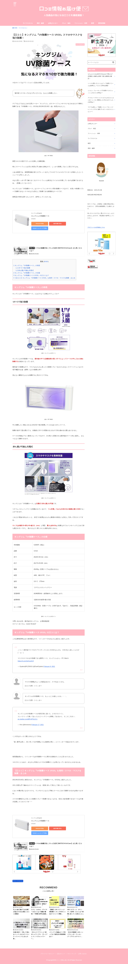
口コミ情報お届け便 (62, 960)
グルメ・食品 (66, 23)
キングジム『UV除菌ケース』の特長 (26, 265)
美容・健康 (40, 23)
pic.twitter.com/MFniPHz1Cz (27, 719)
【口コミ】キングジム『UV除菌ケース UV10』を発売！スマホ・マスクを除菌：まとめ (44, 278)
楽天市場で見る (58, 223)
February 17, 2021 (37, 724)
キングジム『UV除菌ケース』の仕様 (26, 273)
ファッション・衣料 (80, 23)
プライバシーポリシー (47, 953)
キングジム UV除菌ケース (40, 216)
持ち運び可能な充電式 (25, 270)
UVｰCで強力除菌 (23, 268)
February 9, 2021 (49, 666)
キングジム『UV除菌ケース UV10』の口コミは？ (31, 275)
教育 (92, 23)
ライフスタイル (28, 23)
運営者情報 (101, 23)
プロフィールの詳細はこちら (96, 227)
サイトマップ (71, 953)
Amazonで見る (40, 223)
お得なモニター (53, 23)
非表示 (46, 261)
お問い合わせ (82, 953)
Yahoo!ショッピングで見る (40, 228)
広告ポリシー (61, 953)
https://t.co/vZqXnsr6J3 (26, 661)
